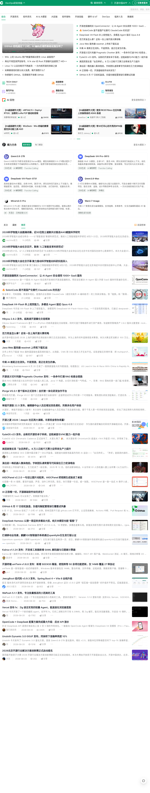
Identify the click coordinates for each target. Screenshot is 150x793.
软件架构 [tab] (66, 16)
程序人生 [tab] (119, 16)
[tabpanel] (75, 453)
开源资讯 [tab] (14, 16)
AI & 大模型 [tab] (41, 16)
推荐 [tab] (23, 225)
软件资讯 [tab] (27, 16)
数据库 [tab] (130, 16)
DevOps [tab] (106, 16)
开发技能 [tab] (79, 16)
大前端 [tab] (54, 16)
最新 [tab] (14, 225)
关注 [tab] (6, 225)
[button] (25, 83)
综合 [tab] (3, 16)
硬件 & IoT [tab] (92, 16)
